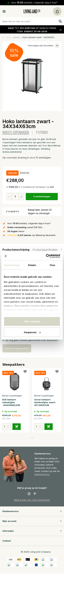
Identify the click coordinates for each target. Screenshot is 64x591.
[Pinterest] (35, 494)
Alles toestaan (32, 321)
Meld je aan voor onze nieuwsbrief (32, 500)
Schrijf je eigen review (17, 348)
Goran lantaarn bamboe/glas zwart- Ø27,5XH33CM (45, 402)
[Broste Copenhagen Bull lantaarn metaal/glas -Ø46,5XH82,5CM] (14, 382)
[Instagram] (29, 494)
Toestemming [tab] (11, 265)
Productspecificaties (45, 249)
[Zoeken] (60, 21)
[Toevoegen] (16, 426)
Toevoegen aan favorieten (40, 45)
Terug (8, 37)
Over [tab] (52, 265)
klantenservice (42, 474)
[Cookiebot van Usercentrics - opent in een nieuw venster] (46, 256)
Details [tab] (32, 265)
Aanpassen (30, 332)
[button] (32, 437)
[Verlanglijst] (25, 372)
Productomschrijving (15, 249)
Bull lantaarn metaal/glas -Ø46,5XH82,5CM (11, 402)
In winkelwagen (41, 196)
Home (16, 37)
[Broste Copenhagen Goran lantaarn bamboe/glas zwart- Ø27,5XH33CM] (46, 382)
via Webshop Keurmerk (31, 235)
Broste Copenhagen (15, 133)
